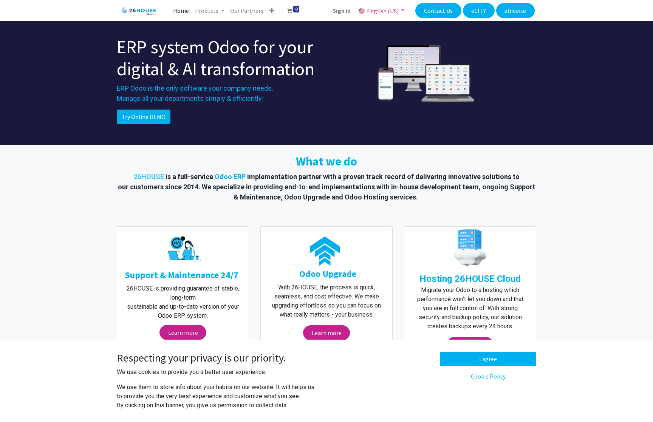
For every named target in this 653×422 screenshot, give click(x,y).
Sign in (342, 10)
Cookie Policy (488, 376)
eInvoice (515, 10)
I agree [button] (488, 359)
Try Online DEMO (144, 117)
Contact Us (438, 10)
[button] (271, 10)
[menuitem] (181, 10)
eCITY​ (478, 10)
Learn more (183, 332)
